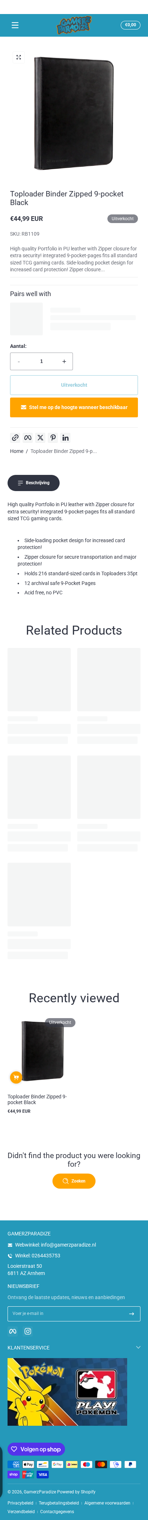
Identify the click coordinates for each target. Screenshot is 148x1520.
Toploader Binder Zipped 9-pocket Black (37, 1099)
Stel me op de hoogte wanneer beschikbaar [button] (78, 407)
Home (16, 451)
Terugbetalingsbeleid (59, 1503)
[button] (129, 25)
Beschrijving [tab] (38, 482)
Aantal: (18, 346)
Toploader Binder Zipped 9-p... (64, 451)
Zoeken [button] (78, 1181)
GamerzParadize (40, 1491)
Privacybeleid (20, 1503)
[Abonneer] (131, 1313)
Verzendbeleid (21, 1511)
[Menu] (15, 25)
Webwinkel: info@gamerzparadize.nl (55, 1245)
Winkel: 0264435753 (37, 1255)
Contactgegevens (57, 1511)
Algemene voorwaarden (107, 1503)
